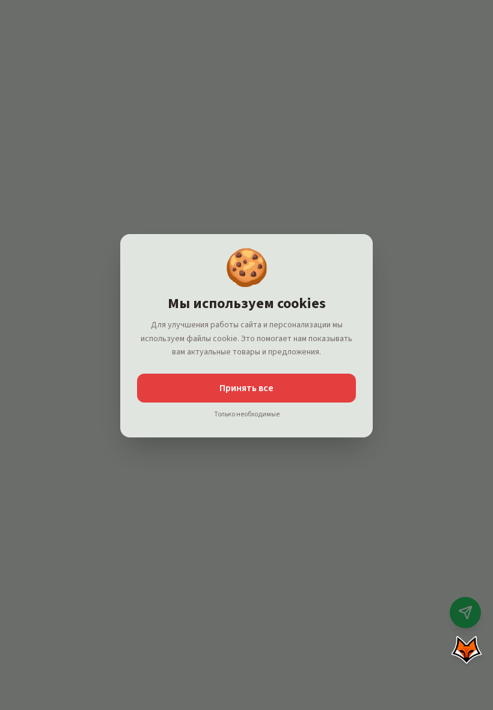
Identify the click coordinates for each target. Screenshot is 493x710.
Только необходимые (247, 414)
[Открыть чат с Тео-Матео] (466, 650)
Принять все (246, 388)
